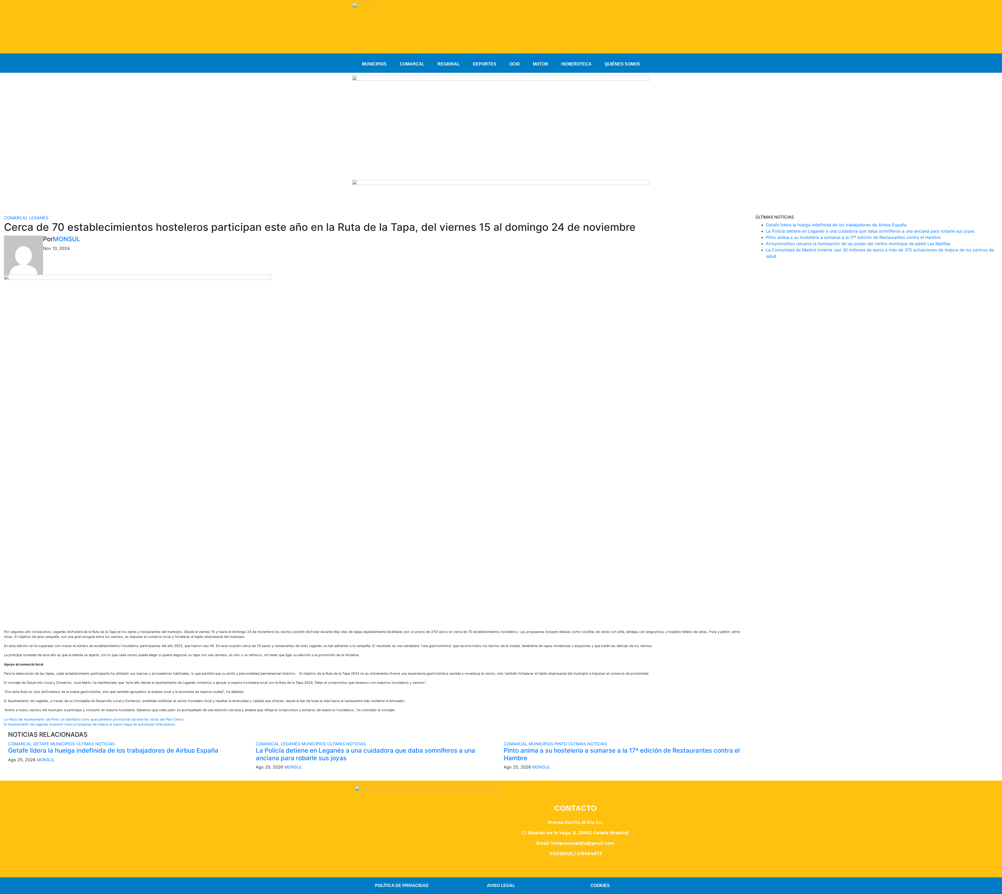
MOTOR (540, 64)
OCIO (514, 64)
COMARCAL (412, 64)
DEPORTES (484, 64)
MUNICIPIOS (374, 64)
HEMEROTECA (576, 64)
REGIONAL (449, 64)
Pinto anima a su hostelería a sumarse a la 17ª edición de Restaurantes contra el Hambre (622, 754)
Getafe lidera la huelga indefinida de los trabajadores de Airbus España (113, 750)
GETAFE (41, 743)
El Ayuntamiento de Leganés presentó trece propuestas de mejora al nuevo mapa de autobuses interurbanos (89, 724)
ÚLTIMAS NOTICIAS (95, 743)
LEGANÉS (38, 217)
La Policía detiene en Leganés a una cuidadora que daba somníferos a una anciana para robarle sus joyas (365, 754)
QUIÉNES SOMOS (622, 64)
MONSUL (66, 239)
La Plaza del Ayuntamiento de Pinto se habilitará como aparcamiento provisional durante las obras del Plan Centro (94, 719)
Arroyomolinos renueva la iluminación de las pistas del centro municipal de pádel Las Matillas (858, 243)
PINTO (561, 743)
